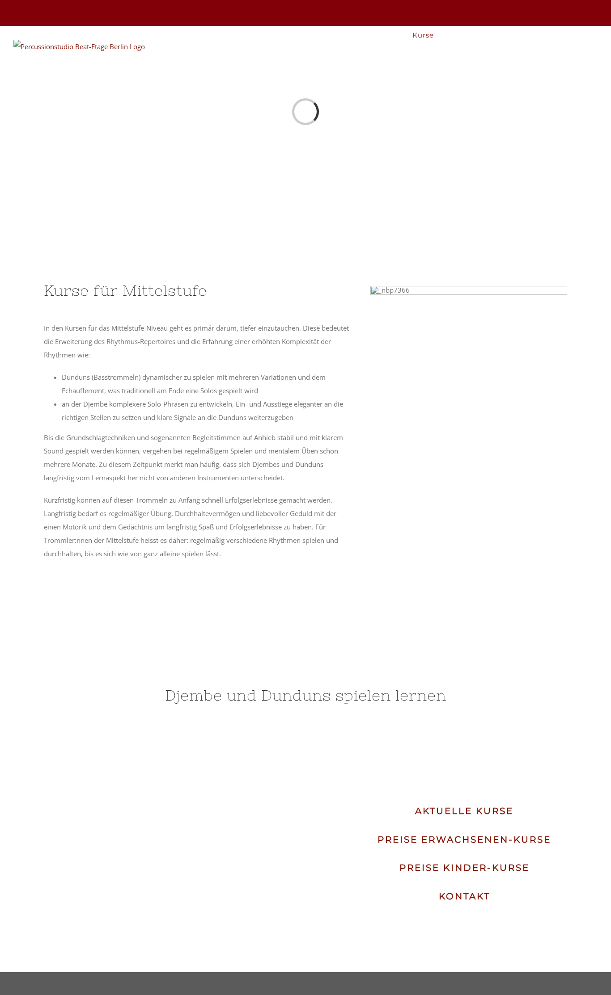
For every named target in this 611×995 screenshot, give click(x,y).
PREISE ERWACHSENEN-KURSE (464, 839)
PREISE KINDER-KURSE (464, 867)
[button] (583, 35)
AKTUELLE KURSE (464, 811)
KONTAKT (464, 896)
